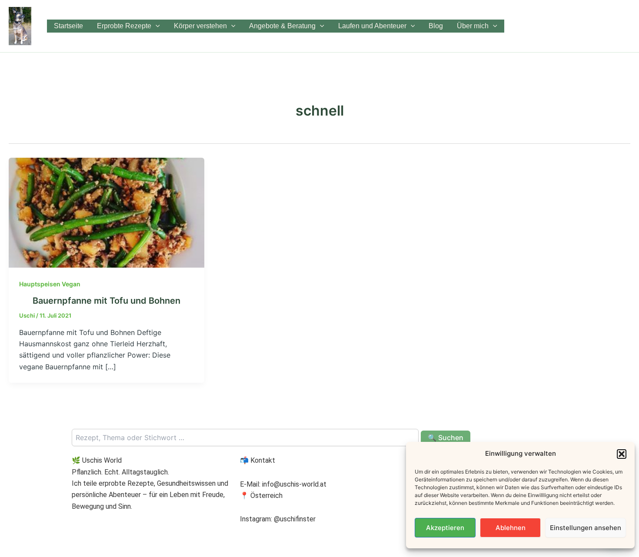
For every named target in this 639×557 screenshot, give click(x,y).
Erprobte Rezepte (124, 26)
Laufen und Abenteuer (372, 26)
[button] (621, 454)
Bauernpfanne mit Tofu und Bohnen (106, 300)
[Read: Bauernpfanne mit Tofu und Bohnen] (106, 212)
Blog (436, 26)
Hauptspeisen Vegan (49, 284)
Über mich (473, 26)
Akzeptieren (445, 528)
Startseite (68, 26)
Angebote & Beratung (282, 26)
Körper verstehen (200, 26)
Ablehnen (511, 528)
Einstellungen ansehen (585, 528)
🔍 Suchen (445, 437)
